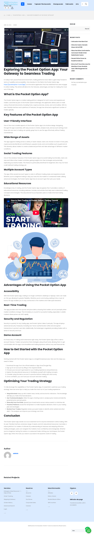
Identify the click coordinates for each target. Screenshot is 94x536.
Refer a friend (52, 496)
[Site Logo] (11, 4)
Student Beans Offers (54, 499)
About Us (28, 493)
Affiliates (50, 493)
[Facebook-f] (71, 493)
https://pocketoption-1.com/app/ (15, 84)
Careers (28, 496)
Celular (29, 4)
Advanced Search (9, 506)
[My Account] (12, 8)
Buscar (72, 24)
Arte (77, 4)
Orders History (8, 502)
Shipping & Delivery (9, 499)
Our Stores (29, 499)
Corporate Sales (31, 502)
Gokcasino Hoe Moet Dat (79, 41)
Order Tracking (8, 496)
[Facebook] (5, 8)
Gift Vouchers (52, 502)
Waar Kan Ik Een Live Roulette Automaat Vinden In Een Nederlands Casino (80, 53)
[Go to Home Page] (4, 15)
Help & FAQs (7, 493)
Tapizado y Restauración (42, 4)
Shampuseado (58, 4)
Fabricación (69, 4)
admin (15, 25)
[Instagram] (8, 8)
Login (5, 509)
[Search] (86, 4)
